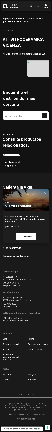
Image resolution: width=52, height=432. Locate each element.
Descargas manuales (12, 344)
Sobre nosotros (35, 349)
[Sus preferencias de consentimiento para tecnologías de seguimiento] (47, 427)
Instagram (32, 374)
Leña (5, 339)
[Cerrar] (45, 193)
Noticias (6, 349)
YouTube (32, 379)
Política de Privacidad (15, 414)
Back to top (23, 395)
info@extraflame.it (11, 306)
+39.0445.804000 (11, 283)
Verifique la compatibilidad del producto (11, 357)
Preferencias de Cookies (35, 414)
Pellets (31, 339)
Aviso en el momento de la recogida (22, 428)
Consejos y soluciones (38, 344)
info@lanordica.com (11, 286)
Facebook (7, 374)
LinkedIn (6, 379)
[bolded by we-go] (26, 419)
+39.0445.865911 (10, 304)
